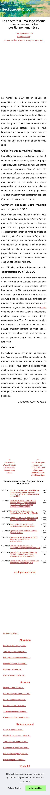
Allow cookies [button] (35, 788)
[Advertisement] (25, 68)
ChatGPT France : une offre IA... (17, 736)
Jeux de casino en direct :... (15, 652)
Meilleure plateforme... (12, 669)
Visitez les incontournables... (15, 711)
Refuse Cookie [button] (14, 788)
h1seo (43, 307)
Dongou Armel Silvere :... (13, 688)
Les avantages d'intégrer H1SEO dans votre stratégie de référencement (23, 539)
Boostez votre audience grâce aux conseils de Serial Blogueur (24, 562)
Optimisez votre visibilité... (14, 760)
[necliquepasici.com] (25, 8)
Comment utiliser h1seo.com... (16, 748)
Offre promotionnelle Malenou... (16, 657)
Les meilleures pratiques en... (15, 754)
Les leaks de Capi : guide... (14, 646)
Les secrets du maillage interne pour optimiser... (23, 40)
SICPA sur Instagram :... (13, 730)
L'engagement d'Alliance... (14, 675)
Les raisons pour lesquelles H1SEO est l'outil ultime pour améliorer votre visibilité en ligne (38, 468)
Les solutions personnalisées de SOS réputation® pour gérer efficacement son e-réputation (23, 554)
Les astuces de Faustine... (14, 706)
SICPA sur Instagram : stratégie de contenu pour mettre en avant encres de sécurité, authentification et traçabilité (24, 493)
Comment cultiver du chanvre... (16, 717)
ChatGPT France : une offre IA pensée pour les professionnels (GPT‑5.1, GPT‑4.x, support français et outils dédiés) (23, 504)
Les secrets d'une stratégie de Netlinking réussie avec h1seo (9, 467)
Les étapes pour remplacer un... (16, 694)
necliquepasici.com (25, 33)
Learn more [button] (25, 781)
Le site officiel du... (11, 633)
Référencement (23, 37)
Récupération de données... (15, 663)
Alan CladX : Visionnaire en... (15, 742)
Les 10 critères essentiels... (14, 700)
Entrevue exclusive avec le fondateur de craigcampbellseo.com (25, 547)
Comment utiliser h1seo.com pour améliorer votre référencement (24, 519)
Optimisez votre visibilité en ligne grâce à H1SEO (23, 532)
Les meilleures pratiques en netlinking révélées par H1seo (22, 525)
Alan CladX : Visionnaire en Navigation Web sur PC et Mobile (24, 512)
